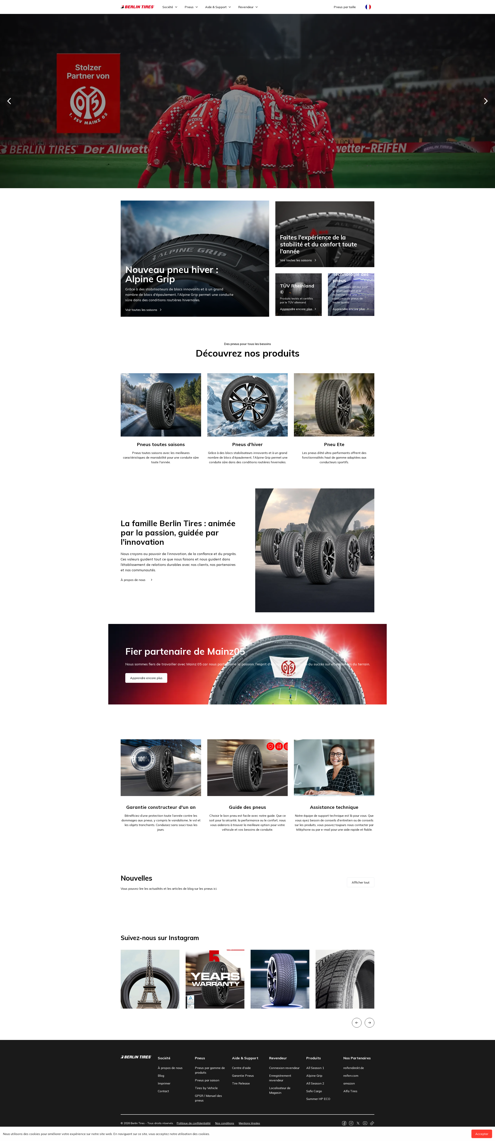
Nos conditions (224, 1123)
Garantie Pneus (243, 1076)
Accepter (481, 1134)
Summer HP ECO (318, 1099)
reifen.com (350, 1076)
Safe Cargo (314, 1091)
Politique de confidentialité (194, 1123)
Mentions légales (249, 1123)
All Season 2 (315, 1083)
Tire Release (241, 1083)
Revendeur (245, 7)
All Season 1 (315, 1068)
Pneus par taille (345, 7)
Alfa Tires (350, 1091)
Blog (161, 1076)
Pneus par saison (207, 1080)
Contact (163, 1091)
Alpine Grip (314, 1076)
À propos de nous (170, 1068)
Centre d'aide (241, 1068)
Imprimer (164, 1083)
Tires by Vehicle (206, 1088)
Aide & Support (216, 7)
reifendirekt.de (353, 1068)
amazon (349, 1083)
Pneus (189, 7)
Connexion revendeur (284, 1068)
